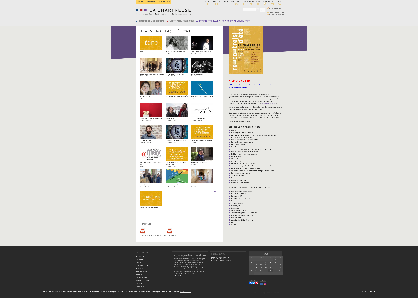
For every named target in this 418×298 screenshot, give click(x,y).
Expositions (235, 201)
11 (256, 265)
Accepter (364, 291)
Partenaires (139, 268)
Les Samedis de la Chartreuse (241, 191)
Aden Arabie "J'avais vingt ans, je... (201, 52)
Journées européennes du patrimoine (244, 213)
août (266, 254)
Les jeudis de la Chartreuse (240, 199)
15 (275, 265)
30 (280, 270)
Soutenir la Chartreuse (143, 280)
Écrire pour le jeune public (199, 163)
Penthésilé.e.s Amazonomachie (175, 74)
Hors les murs (236, 218)
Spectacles (235, 208)
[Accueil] (162, 11)
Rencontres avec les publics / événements (224, 21)
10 (251, 265)
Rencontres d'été (237, 196)
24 (251, 270)
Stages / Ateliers (237, 203)
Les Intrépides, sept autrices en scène (202, 96)
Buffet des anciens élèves (173, 185)
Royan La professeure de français (176, 140)
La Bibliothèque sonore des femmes (151, 118)
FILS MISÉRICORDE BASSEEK (220, 257)
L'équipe (138, 262)
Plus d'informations (185, 292)
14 (270, 265)
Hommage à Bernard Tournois (175, 52)
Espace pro (141, 2)
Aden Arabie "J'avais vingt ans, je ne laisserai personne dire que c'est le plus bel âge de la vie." (253, 136)
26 (261, 270)
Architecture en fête (238, 210)
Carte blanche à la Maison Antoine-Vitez (245, 168)
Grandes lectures (145, 96)
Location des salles (163, 2)
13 (266, 265)
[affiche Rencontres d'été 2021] (256, 50)
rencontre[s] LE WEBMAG (276, 15)
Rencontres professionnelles (149, 207)
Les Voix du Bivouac (197, 74)
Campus (234, 222)
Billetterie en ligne (275, 8)
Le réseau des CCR (142, 265)
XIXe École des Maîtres (198, 118)
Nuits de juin (235, 206)
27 (266, 270)
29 (275, 270)
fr (261, 10)
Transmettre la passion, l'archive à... (177, 96)
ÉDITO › (215, 192)
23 (280, 267)
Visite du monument (181, 21)
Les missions (140, 260)
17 (251, 267)
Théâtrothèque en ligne (276, 12)
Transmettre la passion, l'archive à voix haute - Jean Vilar (251, 149)
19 (261, 267)
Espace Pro (139, 283)
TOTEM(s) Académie (146, 185)
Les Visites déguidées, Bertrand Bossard (152, 74)
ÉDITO (141, 52)
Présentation (140, 256)
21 (270, 267)
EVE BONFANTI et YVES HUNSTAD (222, 260)
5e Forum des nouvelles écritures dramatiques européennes (252, 171)
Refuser (372, 291)
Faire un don (151, 2)
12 (261, 265)
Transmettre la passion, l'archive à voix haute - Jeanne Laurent (253, 166)
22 (275, 267)
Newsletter (139, 274)
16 (280, 265)
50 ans (233, 225)
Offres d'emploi (140, 286)
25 (256, 270)
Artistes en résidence (152, 21)
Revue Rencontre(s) (142, 271)
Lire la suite (177, 275)
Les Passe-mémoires (197, 185)
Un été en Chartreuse (238, 194)
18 (256, 267)
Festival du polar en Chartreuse (242, 215)
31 (251, 273)
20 (266, 267)
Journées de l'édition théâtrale (242, 220)
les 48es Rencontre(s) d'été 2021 (245, 127)
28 (270, 271)
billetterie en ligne (268, 103)
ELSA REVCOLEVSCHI (218, 259)
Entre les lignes (170, 118)
